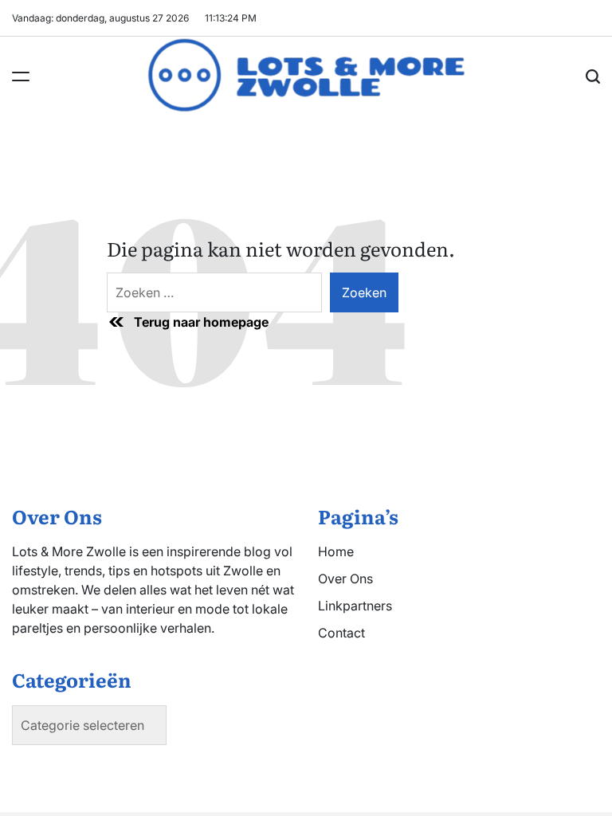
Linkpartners (355, 606)
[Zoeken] (593, 76)
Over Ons (345, 578)
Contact (341, 633)
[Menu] (20, 76)
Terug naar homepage (201, 322)
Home (336, 551)
